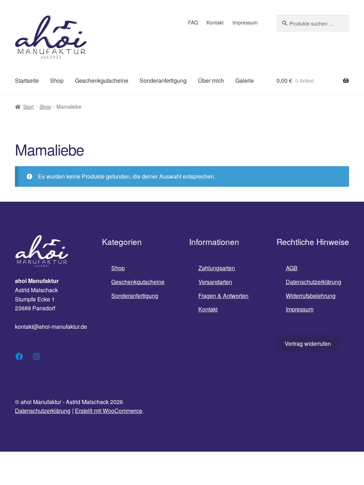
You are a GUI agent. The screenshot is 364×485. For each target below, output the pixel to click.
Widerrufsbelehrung (311, 295)
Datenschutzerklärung (313, 282)
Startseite (27, 80)
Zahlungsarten (216, 268)
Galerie (244, 80)
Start (28, 106)
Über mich (211, 80)
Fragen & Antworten (223, 295)
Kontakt (215, 22)
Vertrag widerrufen (308, 343)
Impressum (245, 22)
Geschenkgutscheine (101, 80)
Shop (57, 80)
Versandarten (215, 282)
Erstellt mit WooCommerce (108, 411)
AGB (292, 268)
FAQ (193, 22)
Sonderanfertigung (163, 80)
